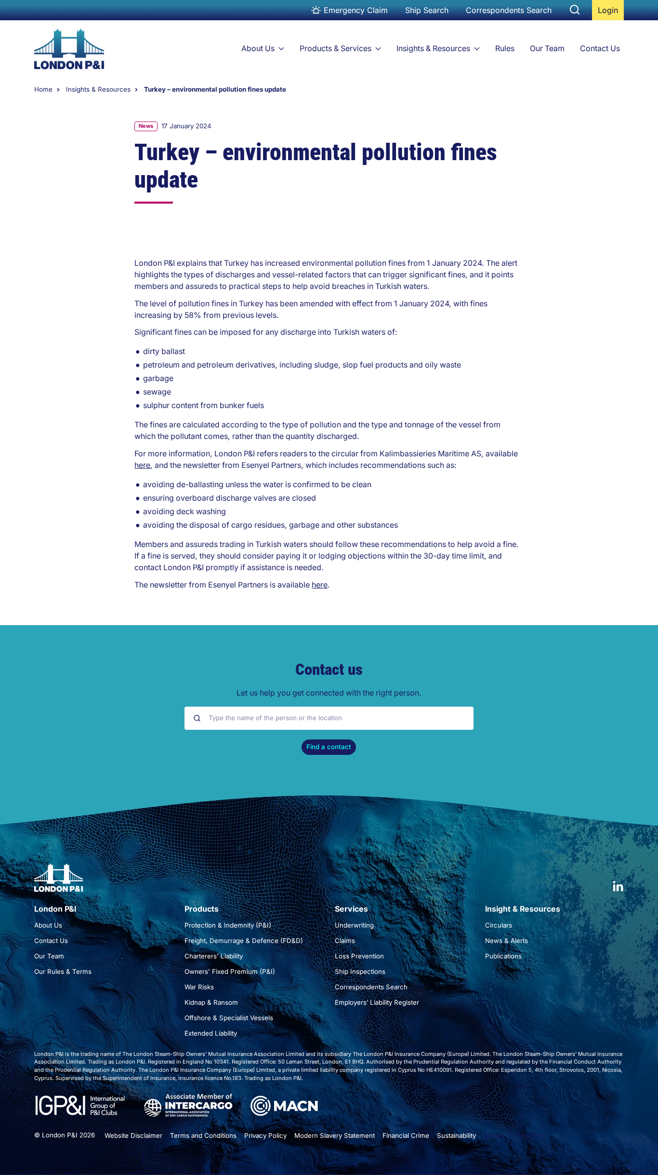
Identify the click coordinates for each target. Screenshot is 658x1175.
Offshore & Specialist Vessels (228, 1018)
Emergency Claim (356, 10)
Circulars (498, 925)
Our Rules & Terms (63, 971)
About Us (258, 48)
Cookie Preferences (514, 1135)
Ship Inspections (360, 971)
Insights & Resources (433, 48)
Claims (345, 940)
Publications (503, 956)
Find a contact (328, 747)
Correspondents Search (509, 10)
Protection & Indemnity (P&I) (227, 925)
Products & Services (335, 48)
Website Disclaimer (133, 1135)
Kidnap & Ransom (211, 1002)
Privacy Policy (265, 1135)
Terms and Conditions (203, 1135)
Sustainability (456, 1135)
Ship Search (426, 10)
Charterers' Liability (213, 956)
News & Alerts (506, 940)
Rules (504, 48)
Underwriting (354, 925)
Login (610, 12)
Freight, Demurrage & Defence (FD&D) (243, 940)
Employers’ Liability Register (377, 1002)
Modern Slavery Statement (334, 1135)
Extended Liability (210, 1033)
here (142, 465)
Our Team (547, 48)
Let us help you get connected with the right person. (329, 692)
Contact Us (600, 48)
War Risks (199, 987)
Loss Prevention (359, 956)
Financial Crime (405, 1135)
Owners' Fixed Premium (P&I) (229, 971)
